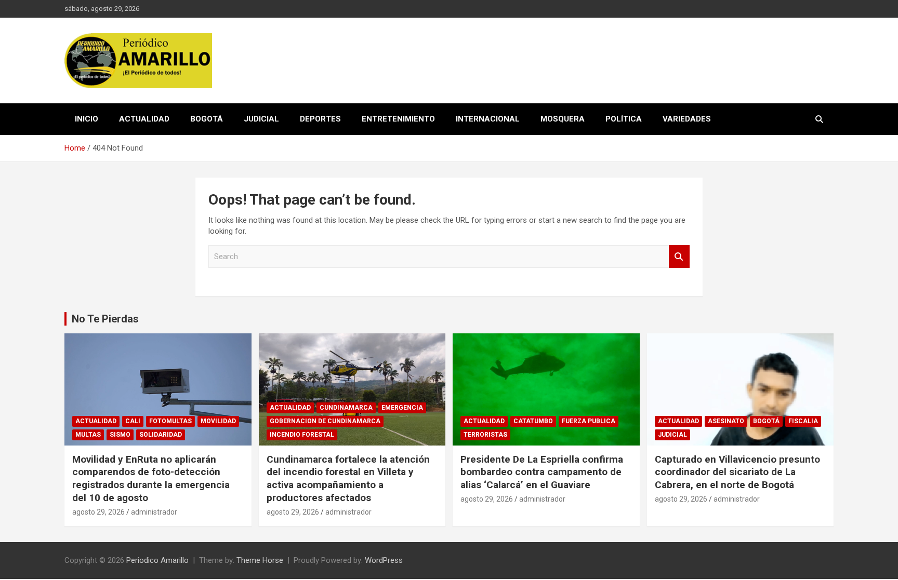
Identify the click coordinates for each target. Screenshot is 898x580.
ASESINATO (726, 421)
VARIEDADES (687, 119)
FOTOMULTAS (170, 421)
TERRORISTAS (485, 434)
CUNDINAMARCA (346, 407)
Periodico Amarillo (157, 560)
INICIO (86, 119)
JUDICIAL (261, 119)
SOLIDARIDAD (160, 434)
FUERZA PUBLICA (588, 421)
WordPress (384, 560)
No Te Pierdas (105, 319)
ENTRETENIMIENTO (398, 119)
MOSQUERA (562, 119)
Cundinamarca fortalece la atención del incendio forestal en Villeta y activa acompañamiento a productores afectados (348, 478)
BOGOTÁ (206, 119)
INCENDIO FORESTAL (302, 434)
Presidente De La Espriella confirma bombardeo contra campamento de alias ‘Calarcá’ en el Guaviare (541, 472)
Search (679, 256)
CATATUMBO (533, 421)
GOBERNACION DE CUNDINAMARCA (325, 421)
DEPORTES (320, 119)
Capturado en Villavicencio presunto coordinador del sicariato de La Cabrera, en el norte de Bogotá (737, 472)
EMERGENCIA (402, 407)
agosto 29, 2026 (98, 512)
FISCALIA (803, 421)
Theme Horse (259, 560)
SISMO (120, 434)
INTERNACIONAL (488, 119)
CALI (132, 421)
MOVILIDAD (218, 421)
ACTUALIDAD (144, 119)
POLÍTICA (623, 119)
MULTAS (88, 434)
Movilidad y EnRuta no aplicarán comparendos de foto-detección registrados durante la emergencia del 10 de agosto (151, 478)
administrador (154, 512)
